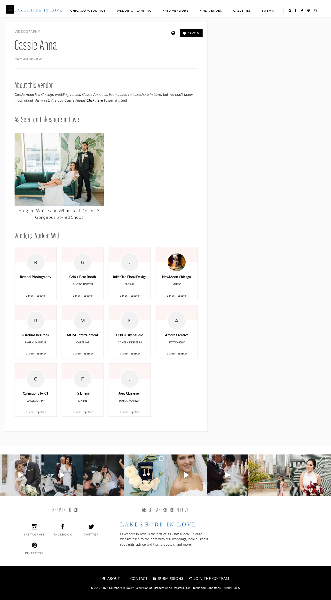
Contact (138, 578)
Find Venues (210, 10)
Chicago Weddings (88, 10)
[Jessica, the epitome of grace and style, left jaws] (186, 475)
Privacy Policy (231, 588)
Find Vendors (176, 10)
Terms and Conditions (207, 588)
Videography (27, 31)
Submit (268, 10)
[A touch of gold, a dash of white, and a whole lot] (20, 475)
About (113, 578)
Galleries (242, 10)
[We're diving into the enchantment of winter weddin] (310, 475)
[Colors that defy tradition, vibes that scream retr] (227, 475)
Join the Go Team (211, 578)
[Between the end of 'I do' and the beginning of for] (103, 475)
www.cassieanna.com (29, 58)
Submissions (170, 578)
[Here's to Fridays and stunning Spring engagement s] (269, 475)
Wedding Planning (134, 10)
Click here (95, 100)
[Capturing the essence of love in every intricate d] (145, 475)
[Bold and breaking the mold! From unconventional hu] (62, 475)
